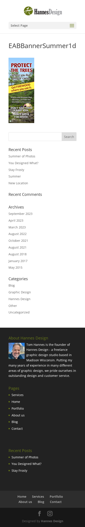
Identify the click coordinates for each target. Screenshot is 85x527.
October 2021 (18, 240)
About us (18, 415)
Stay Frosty (16, 170)
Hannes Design (19, 299)
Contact (17, 428)
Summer (14, 176)
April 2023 (15, 220)
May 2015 (15, 267)
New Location (18, 183)
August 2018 (17, 254)
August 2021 (17, 247)
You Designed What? (23, 163)
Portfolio (18, 408)
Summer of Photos (21, 156)
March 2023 (17, 227)
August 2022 (17, 234)
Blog (11, 285)
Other (12, 306)
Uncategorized (19, 312)
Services (18, 395)
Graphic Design (19, 292)
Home (16, 402)
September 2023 (20, 214)
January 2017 (17, 261)
